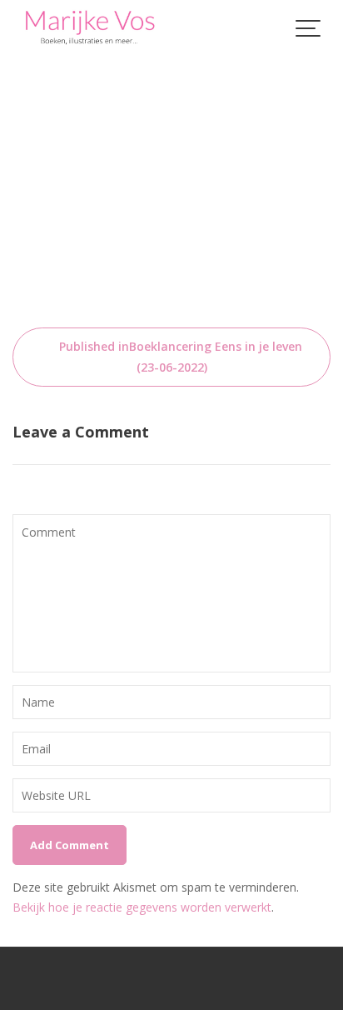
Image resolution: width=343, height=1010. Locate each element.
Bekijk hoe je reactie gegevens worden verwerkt (141, 907)
